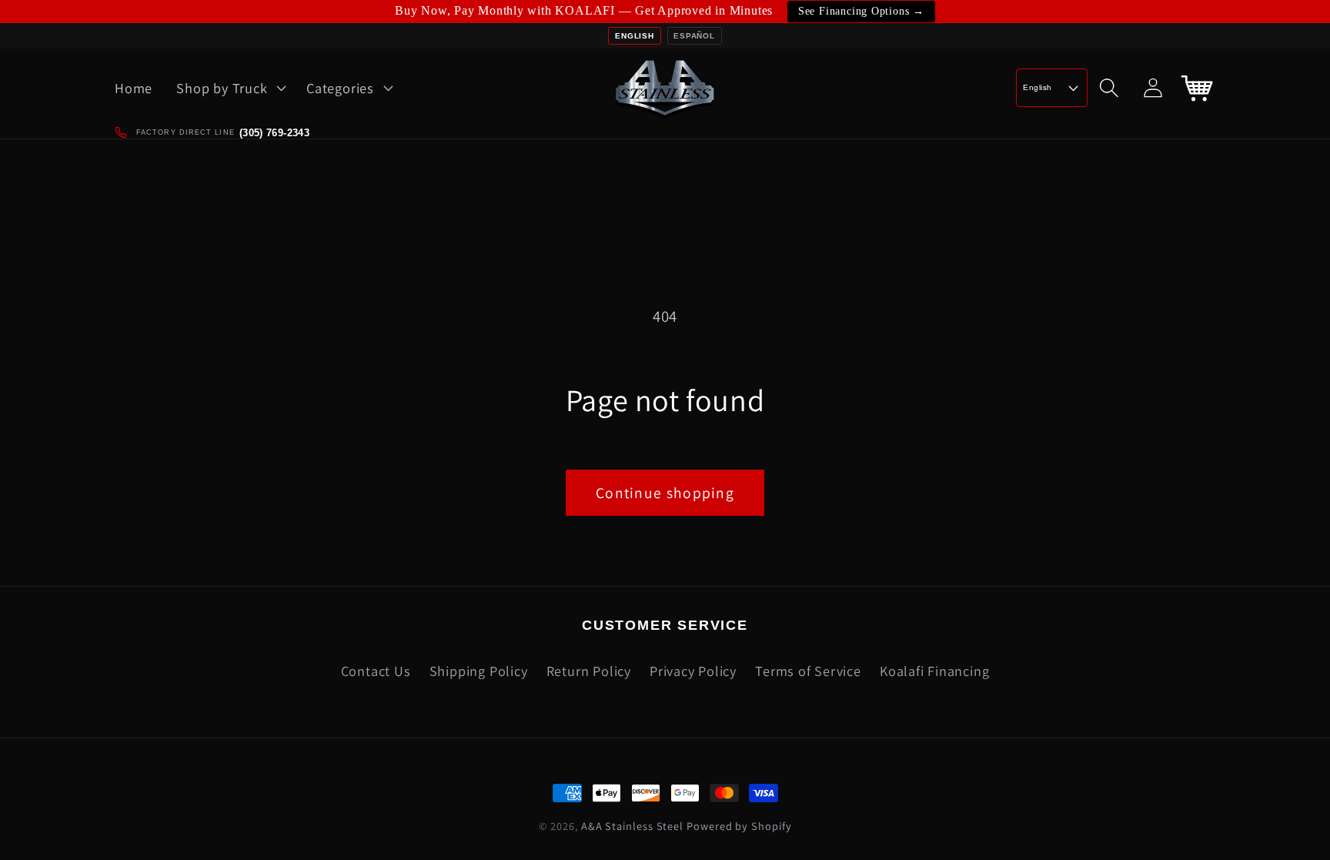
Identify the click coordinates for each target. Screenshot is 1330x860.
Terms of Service (807, 670)
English (634, 36)
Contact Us (376, 670)
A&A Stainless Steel (632, 825)
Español (693, 36)
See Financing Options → (861, 11)
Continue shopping (665, 493)
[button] (230, 88)
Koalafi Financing (934, 670)
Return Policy (588, 670)
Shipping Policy (478, 670)
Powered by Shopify (739, 825)
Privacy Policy (693, 670)
